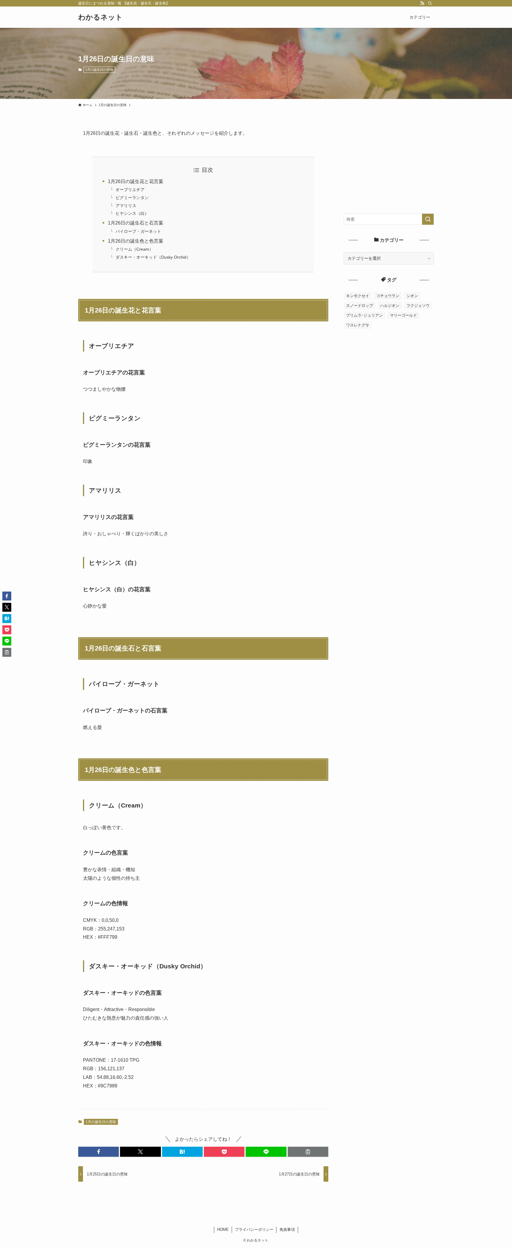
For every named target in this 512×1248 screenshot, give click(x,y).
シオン (412, 296)
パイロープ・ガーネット (138, 231)
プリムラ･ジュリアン (364, 315)
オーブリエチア (130, 189)
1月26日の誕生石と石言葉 (135, 222)
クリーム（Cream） (134, 249)
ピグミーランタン (132, 197)
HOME (223, 1229)
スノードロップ (359, 305)
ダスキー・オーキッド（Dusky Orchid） (153, 257)
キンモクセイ (357, 296)
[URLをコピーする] (308, 1152)
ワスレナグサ (357, 325)
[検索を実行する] (428, 219)
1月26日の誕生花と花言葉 (135, 181)
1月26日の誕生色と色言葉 (135, 240)
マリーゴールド (403, 315)
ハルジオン (389, 305)
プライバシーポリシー (254, 1229)
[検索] (430, 3)
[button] (98, 1152)
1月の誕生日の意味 (99, 69)
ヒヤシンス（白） (132, 213)
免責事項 (287, 1229)
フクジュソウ (418, 305)
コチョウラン (387, 296)
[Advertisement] (389, 166)
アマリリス (126, 205)
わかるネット (100, 17)
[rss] (422, 3)
